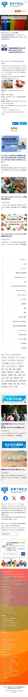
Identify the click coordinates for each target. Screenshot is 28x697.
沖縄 (14, 383)
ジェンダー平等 (11, 360)
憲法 (25, 312)
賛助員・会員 (6, 654)
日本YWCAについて (6, 587)
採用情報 (5, 605)
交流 (3, 369)
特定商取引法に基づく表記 (14, 688)
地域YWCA (4, 375)
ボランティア (19, 363)
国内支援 (23, 343)
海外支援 (23, 348)
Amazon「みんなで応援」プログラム (12, 675)
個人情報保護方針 (19, 687)
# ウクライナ (16, 18)
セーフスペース (20, 360)
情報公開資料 (6, 599)
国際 (14, 369)
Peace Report (22, 295)
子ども (3, 378)
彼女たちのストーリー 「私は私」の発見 (12, 584)
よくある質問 (6, 594)
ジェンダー (23, 268)
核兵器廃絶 (4, 383)
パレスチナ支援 (22, 339)
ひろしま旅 (23, 299)
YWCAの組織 (6, 592)
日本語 (17, 11)
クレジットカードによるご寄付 (10, 657)
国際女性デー (11, 372)
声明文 (19, 375)
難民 (16, 386)
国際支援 (17, 372)
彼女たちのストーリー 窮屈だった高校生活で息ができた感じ (14, 577)
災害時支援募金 (7, 673)
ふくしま (7, 354)
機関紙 (10, 383)
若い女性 (23, 383)
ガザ (17, 357)
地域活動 (11, 375)
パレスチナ (12, 363)
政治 (3, 380)
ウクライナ (4, 357)
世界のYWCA (6, 601)
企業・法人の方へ (5, 681)
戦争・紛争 (16, 378)
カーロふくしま (22, 330)
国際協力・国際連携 (21, 273)
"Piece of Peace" (21, 290)
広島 (11, 378)
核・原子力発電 (22, 317)
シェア (16, 123)
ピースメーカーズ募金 (8, 659)
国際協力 (4, 372)
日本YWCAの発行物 (8, 608)
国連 (10, 369)
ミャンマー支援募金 (8, 666)
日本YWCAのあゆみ (8, 610)
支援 (21, 378)
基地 (25, 308)
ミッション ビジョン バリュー (10, 612)
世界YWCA (21, 366)
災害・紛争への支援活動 (9, 618)
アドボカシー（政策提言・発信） (10, 623)
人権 (25, 264)
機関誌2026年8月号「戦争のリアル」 (13, 469)
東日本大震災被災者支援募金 (10, 671)
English (24, 11)
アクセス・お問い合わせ (8, 687)
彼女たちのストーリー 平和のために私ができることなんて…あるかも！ (14, 581)
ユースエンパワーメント (11, 366)
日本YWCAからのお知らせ (19, 321)
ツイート (24, 123)
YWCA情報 (4, 632)
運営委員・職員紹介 (8, 596)
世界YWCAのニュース (20, 277)
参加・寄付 (4, 652)
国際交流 (19, 369)
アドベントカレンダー (16, 354)
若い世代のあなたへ (6, 571)
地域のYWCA (6, 589)
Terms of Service (10, 558)
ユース (3, 366)
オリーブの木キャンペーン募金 (10, 664)
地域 (22, 372)
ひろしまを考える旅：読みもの (18, 286)
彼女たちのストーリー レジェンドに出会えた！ (14, 574)
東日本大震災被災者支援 (19, 326)
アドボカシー (23, 259)
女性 (24, 375)
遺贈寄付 (5, 677)
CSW (3, 354)
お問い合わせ (5, 534)
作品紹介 (23, 303)
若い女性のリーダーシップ (8, 386)
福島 (18, 383)
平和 (25, 281)
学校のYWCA (6, 603)
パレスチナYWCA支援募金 (9, 661)
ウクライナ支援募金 (8, 668)
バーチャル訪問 (5, 363)
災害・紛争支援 (22, 334)
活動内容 (3, 615)
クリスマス (22, 357)
